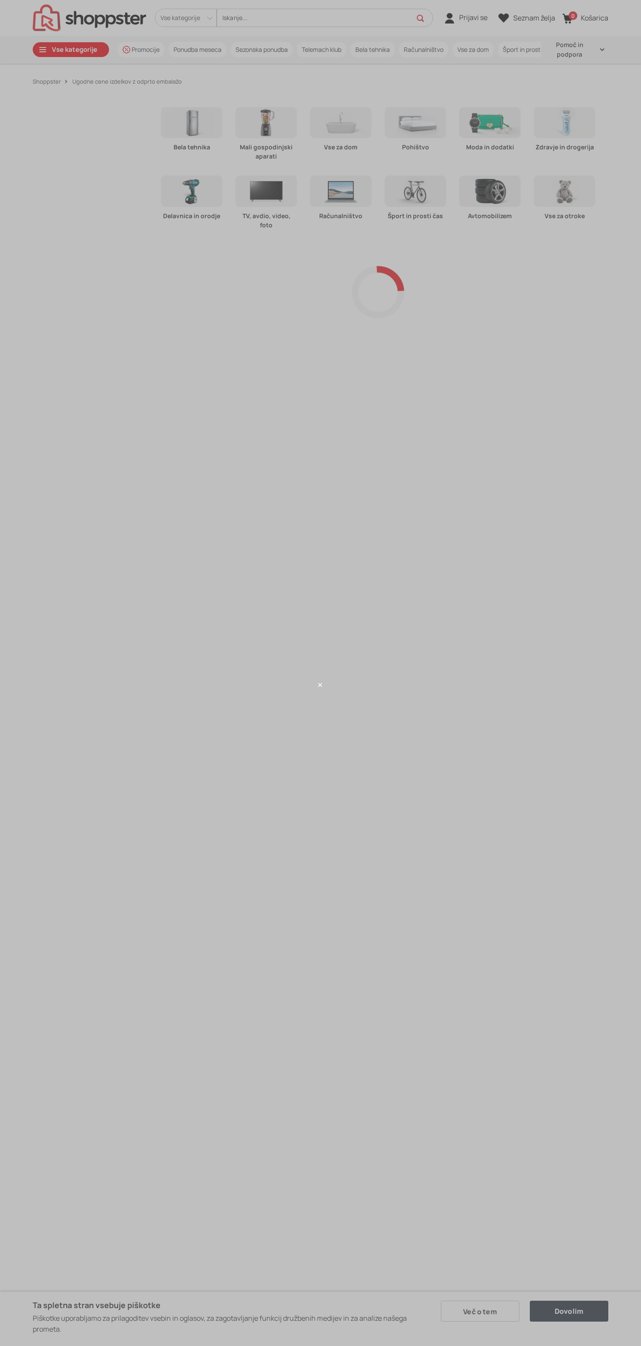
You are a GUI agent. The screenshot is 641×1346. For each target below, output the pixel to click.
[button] (320, 684)
